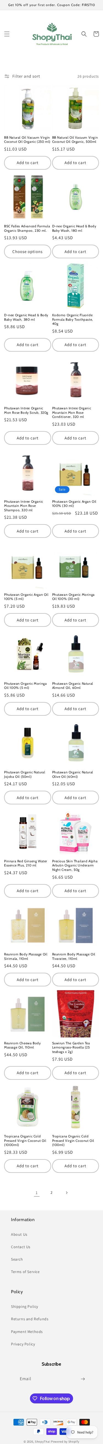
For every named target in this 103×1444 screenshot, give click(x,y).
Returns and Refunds (29, 1318)
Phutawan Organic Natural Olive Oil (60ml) (72, 774)
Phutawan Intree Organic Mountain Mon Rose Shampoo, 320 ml (23, 505)
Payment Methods (27, 1331)
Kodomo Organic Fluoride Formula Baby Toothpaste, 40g (72, 319)
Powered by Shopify (65, 1441)
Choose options (27, 251)
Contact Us (20, 1246)
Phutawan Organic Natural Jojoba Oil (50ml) (24, 774)
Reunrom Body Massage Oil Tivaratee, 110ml (73, 956)
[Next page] (66, 1193)
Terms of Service (25, 1271)
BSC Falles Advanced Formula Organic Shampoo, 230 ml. (27, 228)
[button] (7, 34)
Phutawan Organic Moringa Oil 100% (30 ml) (73, 596)
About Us (19, 1234)
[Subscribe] (83, 1379)
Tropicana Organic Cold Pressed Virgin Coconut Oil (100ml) (73, 1140)
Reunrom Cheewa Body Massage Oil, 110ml (22, 1045)
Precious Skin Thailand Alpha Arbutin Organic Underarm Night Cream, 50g (75, 865)
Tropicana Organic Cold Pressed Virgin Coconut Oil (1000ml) (25, 1140)
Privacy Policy (23, 1344)
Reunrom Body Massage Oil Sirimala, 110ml (25, 956)
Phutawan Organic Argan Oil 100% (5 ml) (26, 596)
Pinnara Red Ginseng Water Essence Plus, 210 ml (25, 863)
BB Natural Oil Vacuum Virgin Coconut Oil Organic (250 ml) (27, 139)
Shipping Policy (24, 1306)
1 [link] (37, 1192)
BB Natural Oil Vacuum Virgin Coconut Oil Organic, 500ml (75, 139)
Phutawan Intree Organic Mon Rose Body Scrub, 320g (26, 410)
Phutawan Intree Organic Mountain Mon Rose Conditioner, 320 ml (71, 412)
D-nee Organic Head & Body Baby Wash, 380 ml (26, 317)
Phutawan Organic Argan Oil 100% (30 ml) (74, 503)
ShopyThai (42, 1441)
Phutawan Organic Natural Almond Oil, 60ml (72, 685)
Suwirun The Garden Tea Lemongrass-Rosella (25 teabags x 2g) (71, 1047)
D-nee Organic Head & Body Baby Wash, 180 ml (74, 228)
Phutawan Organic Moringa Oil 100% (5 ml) (25, 685)
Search (17, 1259)
